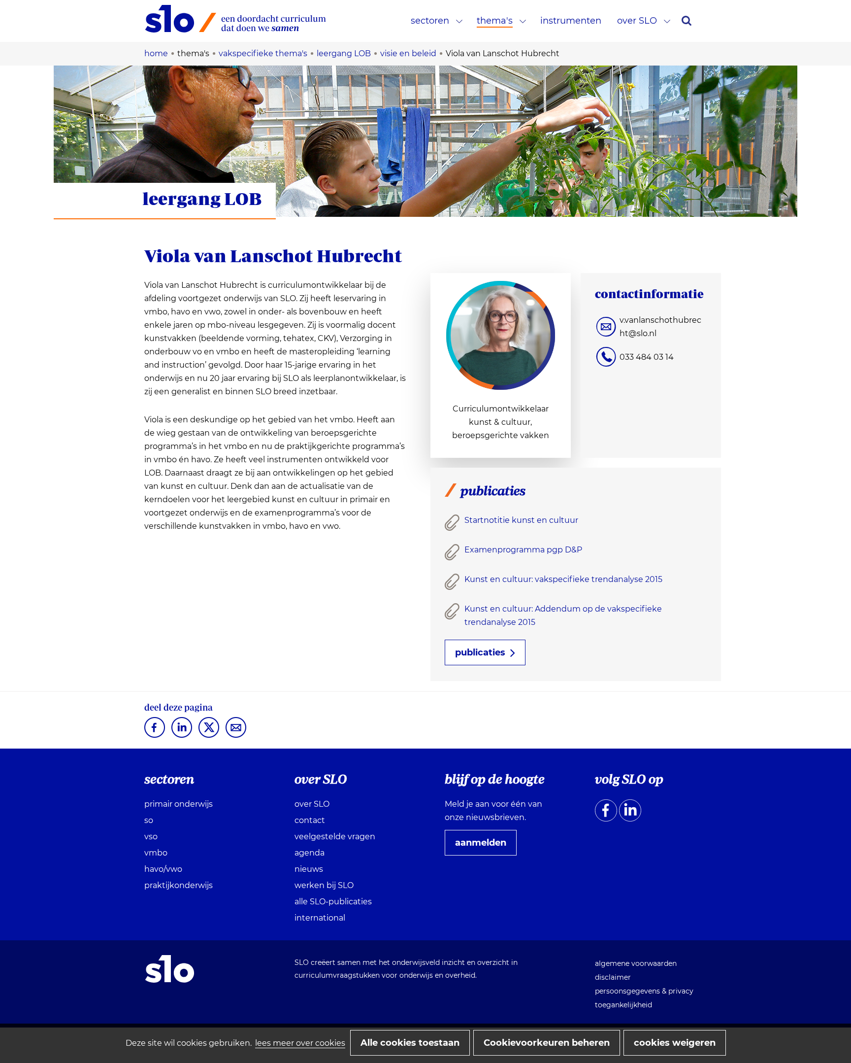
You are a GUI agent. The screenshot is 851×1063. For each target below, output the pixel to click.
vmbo (155, 852)
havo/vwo (163, 869)
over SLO (637, 20)
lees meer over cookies (300, 1043)
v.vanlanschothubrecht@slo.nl (660, 326)
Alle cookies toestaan (409, 1042)
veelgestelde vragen (335, 836)
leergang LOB (202, 198)
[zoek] (686, 21)
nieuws (309, 869)
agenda (310, 852)
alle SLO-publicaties (333, 901)
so (148, 820)
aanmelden (484, 846)
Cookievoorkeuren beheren (547, 1042)
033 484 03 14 (647, 357)
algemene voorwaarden (636, 963)
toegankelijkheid (623, 1004)
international (320, 918)
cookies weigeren (675, 1042)
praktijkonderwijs (178, 885)
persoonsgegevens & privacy (644, 991)
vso (151, 836)
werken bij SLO (324, 885)
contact (310, 820)
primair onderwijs (178, 804)
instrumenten (570, 20)
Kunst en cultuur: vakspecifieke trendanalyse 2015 (563, 579)
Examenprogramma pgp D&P (523, 549)
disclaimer (613, 977)
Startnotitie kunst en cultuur (521, 520)
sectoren (430, 20)
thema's (495, 20)
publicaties (480, 652)
